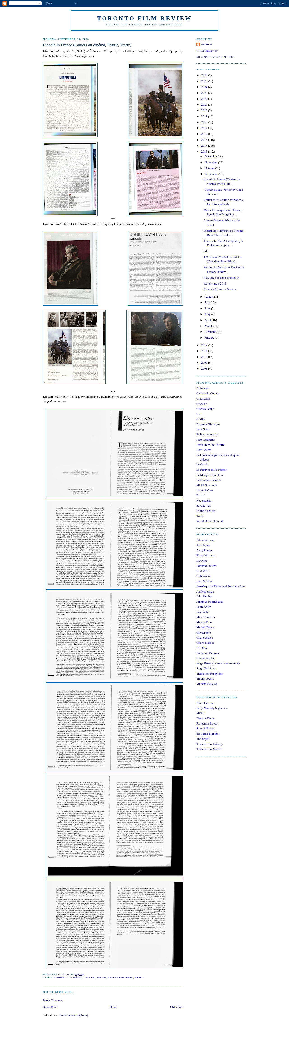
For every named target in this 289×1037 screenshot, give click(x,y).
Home (113, 1007)
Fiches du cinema (207, 434)
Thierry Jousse (205, 678)
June (208, 308)
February (210, 331)
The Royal (202, 739)
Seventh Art (203, 505)
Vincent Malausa (206, 683)
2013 (204, 151)
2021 (204, 104)
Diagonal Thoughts (208, 424)
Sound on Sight (205, 510)
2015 (204, 139)
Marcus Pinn (204, 622)
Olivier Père (203, 632)
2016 (204, 134)
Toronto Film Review (144, 18)
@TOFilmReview (207, 50)
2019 (204, 116)
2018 (204, 122)
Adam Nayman (205, 540)
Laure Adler (203, 607)
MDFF (200, 713)
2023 (204, 93)
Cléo (199, 414)
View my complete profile (215, 57)
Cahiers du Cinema (208, 393)
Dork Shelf (203, 429)
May (208, 314)
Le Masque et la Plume (210, 475)
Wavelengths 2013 (215, 283)
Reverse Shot (204, 500)
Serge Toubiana (205, 668)
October (210, 168)
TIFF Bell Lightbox (208, 733)
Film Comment (205, 439)
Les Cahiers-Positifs (208, 480)
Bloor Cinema (205, 703)
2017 (204, 128)
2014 (204, 145)
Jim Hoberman (205, 591)
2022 (204, 98)
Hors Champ (204, 449)
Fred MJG (202, 571)
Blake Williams (205, 555)
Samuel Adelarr (205, 658)
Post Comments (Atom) (74, 1015)
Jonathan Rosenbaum (209, 601)
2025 (204, 81)
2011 (204, 351)
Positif (101, 977)
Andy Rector (204, 550)
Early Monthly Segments (211, 708)
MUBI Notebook (206, 485)
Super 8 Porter (205, 728)
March (209, 326)
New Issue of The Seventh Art (221, 277)
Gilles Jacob (203, 576)
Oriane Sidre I (204, 637)
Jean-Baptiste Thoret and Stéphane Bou (220, 586)
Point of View (204, 490)
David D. (207, 44)
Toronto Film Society (209, 749)
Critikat (201, 419)
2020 (204, 110)
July (208, 302)
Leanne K (202, 612)
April (208, 320)
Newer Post (49, 1007)
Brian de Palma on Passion (220, 289)
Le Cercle (202, 464)
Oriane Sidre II (205, 642)
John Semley (204, 596)
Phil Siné (201, 648)
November (211, 162)
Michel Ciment (205, 627)
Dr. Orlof (201, 560)
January (210, 337)
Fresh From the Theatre (210, 445)
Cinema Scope (205, 408)
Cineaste (201, 403)
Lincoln (89, 977)
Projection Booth (206, 723)
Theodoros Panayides (209, 673)
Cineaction (203, 398)
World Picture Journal (209, 521)
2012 (204, 345)
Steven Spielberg (120, 977)
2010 (204, 357)
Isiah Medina (204, 581)
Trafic (139, 977)
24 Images (202, 388)
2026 (204, 75)
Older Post (176, 1007)
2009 (204, 362)
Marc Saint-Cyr (205, 617)
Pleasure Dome (205, 718)
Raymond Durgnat (207, 653)
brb (206, 251)
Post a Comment (53, 1000)
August (209, 296)
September (211, 174)
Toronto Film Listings (209, 744)
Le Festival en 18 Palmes (211, 469)
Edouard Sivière (206, 565)
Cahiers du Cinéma (68, 977)
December (211, 156)
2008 (204, 368)
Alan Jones (203, 545)
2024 (204, 87)
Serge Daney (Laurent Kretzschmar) (218, 663)
